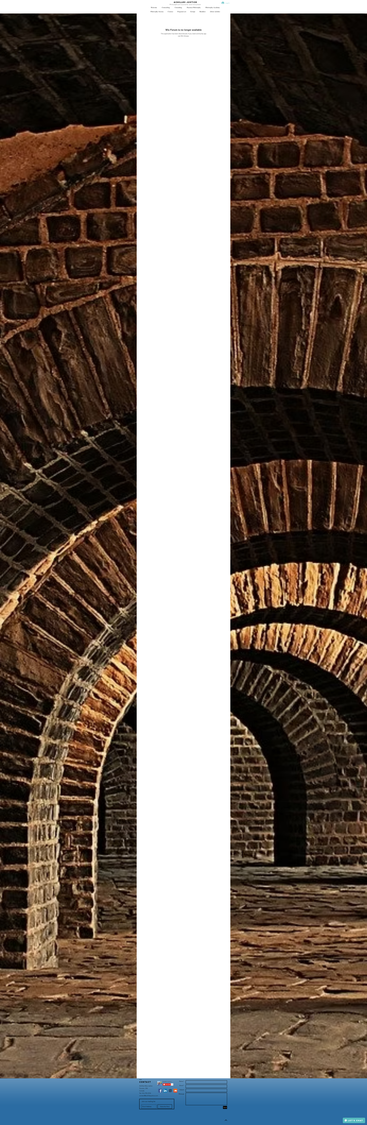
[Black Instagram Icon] (170, 1090)
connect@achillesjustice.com (148, 1096)
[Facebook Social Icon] (160, 1090)
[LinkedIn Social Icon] (165, 1090)
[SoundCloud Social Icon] (175, 1090)
